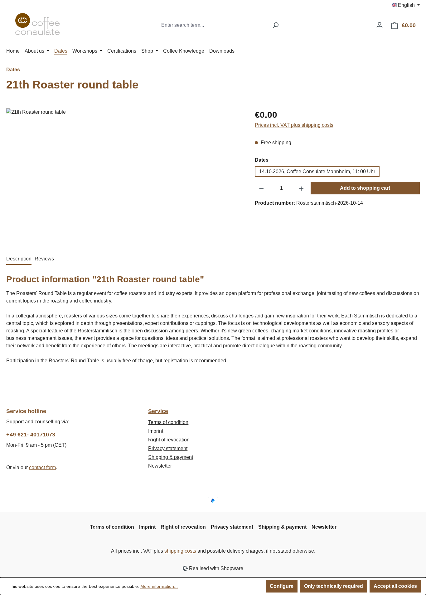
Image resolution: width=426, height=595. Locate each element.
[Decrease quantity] (261, 188)
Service (158, 411)
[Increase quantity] (301, 188)
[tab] (18, 259)
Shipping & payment (170, 457)
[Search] (275, 25)
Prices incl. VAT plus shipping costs (294, 125)
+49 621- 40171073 (30, 434)
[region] (124, 175)
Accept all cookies (395, 586)
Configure (281, 586)
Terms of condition (168, 422)
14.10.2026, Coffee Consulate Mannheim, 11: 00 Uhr (317, 171)
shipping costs (180, 551)
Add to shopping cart (365, 188)
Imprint (155, 431)
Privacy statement (167, 448)
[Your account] (379, 25)
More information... (159, 586)
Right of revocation (169, 439)
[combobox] (213, 25)
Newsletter (160, 466)
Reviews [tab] (44, 258)
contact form (42, 467)
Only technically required (333, 586)
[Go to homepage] (37, 24)
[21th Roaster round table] (124, 175)
